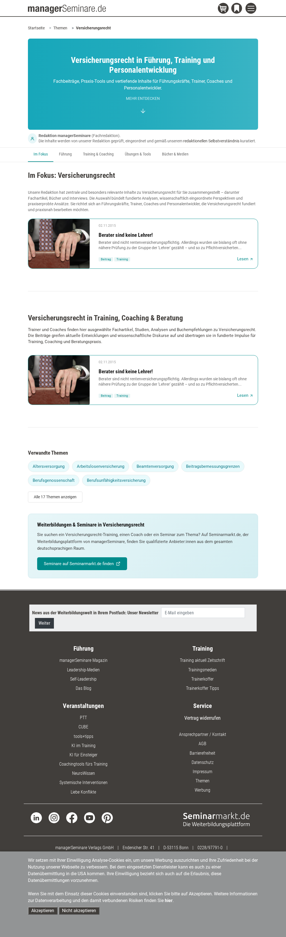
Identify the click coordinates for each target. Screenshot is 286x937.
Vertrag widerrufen (202, 718)
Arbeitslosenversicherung (100, 466)
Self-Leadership (83, 679)
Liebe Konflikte (83, 792)
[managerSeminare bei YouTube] (89, 817)
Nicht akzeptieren (79, 910)
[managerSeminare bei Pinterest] (107, 817)
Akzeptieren (42, 910)
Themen (60, 28)
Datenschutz (203, 762)
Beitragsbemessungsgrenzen (213, 466)
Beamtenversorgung (155, 466)
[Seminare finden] (216, 819)
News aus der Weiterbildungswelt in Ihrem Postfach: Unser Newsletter (95, 612)
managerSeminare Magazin (83, 660)
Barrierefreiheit (202, 753)
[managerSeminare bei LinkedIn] (36, 817)
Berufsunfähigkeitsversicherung (116, 480)
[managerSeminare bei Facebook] (71, 817)
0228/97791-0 (210, 847)
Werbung (202, 790)
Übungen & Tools (138, 154)
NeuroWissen (83, 773)
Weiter (44, 623)
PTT (83, 717)
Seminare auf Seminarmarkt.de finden (79, 563)
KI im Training (84, 745)
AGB (202, 743)
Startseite (36, 28)
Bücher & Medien (175, 154)
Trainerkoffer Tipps (202, 688)
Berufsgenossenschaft (54, 480)
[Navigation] (252, 9)
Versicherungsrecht (93, 28)
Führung (65, 154)
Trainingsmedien (202, 669)
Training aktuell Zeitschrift (202, 660)
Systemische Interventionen (83, 782)
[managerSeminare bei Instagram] (54, 817)
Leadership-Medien (83, 669)
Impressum (202, 771)
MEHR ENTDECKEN (143, 98)
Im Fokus (41, 154)
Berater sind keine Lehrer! (126, 235)
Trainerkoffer (202, 679)
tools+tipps (83, 736)
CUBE (83, 727)
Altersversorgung (49, 466)
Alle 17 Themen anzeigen (55, 497)
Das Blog (83, 688)
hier (169, 900)
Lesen (242, 258)
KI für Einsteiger (83, 754)
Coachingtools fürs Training (83, 764)
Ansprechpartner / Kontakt (202, 734)
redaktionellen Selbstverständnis (211, 141)
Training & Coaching (98, 154)
